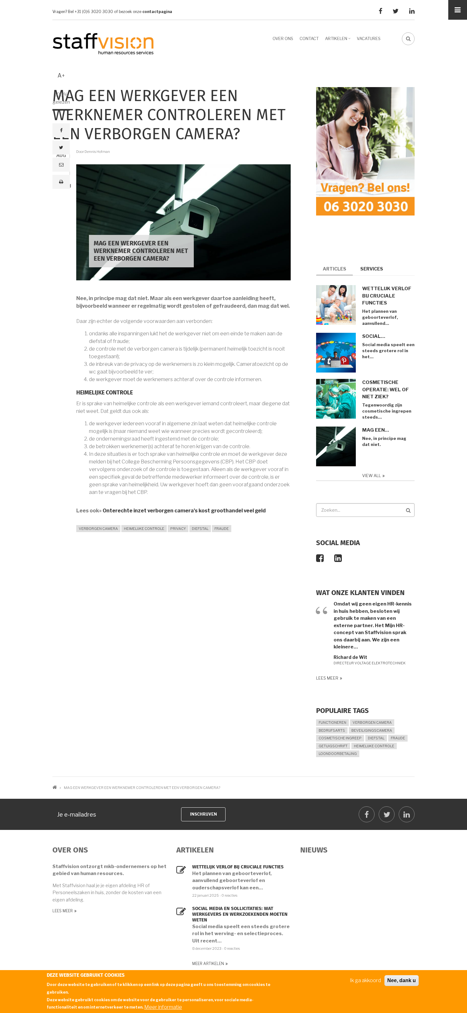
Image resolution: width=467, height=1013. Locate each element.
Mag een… (375, 430)
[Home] (103, 43)
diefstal (200, 528)
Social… (373, 336)
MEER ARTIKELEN (208, 963)
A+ (61, 75)
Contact (309, 38)
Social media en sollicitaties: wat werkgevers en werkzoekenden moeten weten (240, 914)
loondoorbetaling (338, 753)
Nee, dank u (401, 980)
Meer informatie (163, 1007)
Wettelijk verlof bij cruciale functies (386, 296)
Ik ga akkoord (365, 980)
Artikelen (338, 40)
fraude (221, 528)
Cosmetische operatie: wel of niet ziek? (385, 390)
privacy (178, 528)
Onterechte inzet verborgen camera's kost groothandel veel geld (184, 511)
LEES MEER (62, 910)
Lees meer (327, 678)
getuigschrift (333, 746)
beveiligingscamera (371, 730)
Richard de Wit (350, 657)
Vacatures (369, 38)
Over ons (283, 38)
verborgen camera (98, 528)
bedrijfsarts (332, 730)
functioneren (332, 722)
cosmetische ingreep (340, 738)
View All (371, 475)
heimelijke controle (144, 528)
